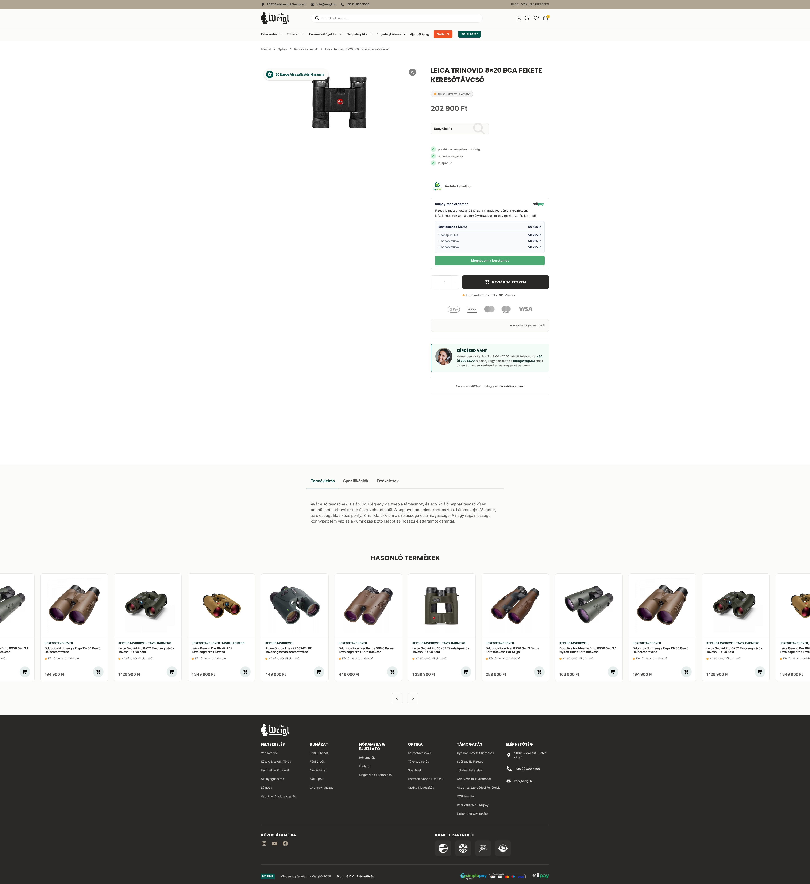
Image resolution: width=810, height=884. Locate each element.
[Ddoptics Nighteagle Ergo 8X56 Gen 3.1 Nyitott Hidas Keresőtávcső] (588, 605)
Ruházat (319, 744)
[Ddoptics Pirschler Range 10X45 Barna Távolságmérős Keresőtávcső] (368, 605)
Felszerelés (273, 744)
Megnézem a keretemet (490, 260)
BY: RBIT (268, 876)
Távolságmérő (159, 643)
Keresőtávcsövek (306, 49)
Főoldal (266, 49)
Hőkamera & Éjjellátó (372, 746)
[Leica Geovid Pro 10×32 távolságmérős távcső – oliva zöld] (441, 605)
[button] (527, 18)
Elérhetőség (539, 4)
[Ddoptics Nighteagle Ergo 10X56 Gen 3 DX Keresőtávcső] (74, 605)
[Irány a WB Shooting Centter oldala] (463, 848)
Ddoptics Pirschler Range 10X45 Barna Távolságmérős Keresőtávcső (366, 650)
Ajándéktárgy (419, 34)
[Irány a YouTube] (274, 844)
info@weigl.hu (524, 361)
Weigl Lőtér (469, 33)
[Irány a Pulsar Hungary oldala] (443, 848)
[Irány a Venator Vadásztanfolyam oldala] (483, 848)
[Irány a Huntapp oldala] (503, 848)
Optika (282, 49)
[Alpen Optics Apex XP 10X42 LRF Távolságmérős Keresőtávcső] (294, 605)
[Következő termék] (413, 698)
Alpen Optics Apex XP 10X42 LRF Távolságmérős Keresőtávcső (288, 650)
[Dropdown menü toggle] (280, 33)
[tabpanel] (405, 511)
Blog (515, 4)
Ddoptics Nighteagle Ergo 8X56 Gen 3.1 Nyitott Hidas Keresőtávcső (587, 650)
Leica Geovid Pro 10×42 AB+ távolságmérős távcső (212, 650)
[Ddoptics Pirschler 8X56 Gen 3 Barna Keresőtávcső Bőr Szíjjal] (515, 605)
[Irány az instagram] (264, 844)
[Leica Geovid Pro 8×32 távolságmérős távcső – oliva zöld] (147, 605)
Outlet (441, 34)
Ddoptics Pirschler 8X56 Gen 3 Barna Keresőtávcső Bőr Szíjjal (512, 650)
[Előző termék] (397, 698)
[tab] (322, 481)
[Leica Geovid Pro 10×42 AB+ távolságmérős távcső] (221, 605)
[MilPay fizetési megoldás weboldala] (540, 876)
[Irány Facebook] (285, 844)
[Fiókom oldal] (519, 18)
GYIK (524, 4)
